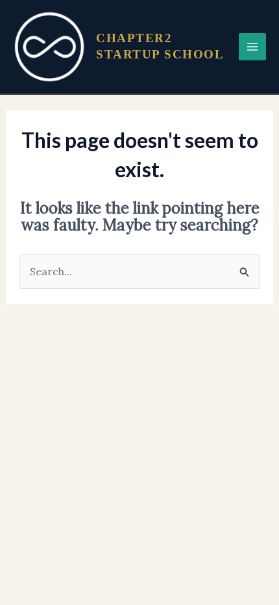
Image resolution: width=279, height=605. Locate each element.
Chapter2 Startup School (160, 46)
